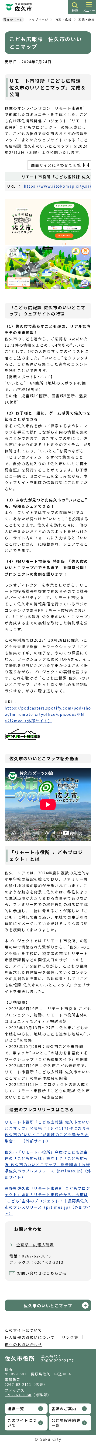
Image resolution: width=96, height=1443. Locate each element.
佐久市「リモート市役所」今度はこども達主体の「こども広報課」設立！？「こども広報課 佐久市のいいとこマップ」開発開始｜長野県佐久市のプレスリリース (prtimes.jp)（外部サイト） (48, 1164)
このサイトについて (23, 1330)
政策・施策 (87, 19)
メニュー (89, 10)
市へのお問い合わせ (23, 1344)
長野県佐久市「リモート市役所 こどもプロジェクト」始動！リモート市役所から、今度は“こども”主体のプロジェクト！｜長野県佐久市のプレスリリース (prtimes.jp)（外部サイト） (48, 1200)
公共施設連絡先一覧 (66, 1422)
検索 (75, 10)
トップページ (38, 19)
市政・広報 (63, 19)
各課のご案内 (64, 1408)
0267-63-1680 (18, 1394)
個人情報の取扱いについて (30, 1337)
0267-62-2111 (18, 1384)
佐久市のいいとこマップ (48, 1305)
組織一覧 (15, 1408)
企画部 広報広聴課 (35, 1244)
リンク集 (70, 1337)
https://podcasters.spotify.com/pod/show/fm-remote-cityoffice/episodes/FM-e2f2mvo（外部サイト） (48, 714)
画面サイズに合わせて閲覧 (56, 165)
